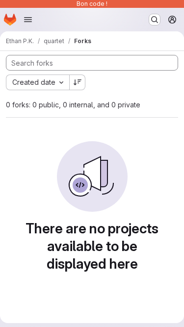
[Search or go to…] (154, 19)
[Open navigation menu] (28, 19)
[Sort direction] (77, 82)
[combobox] (37, 82)
